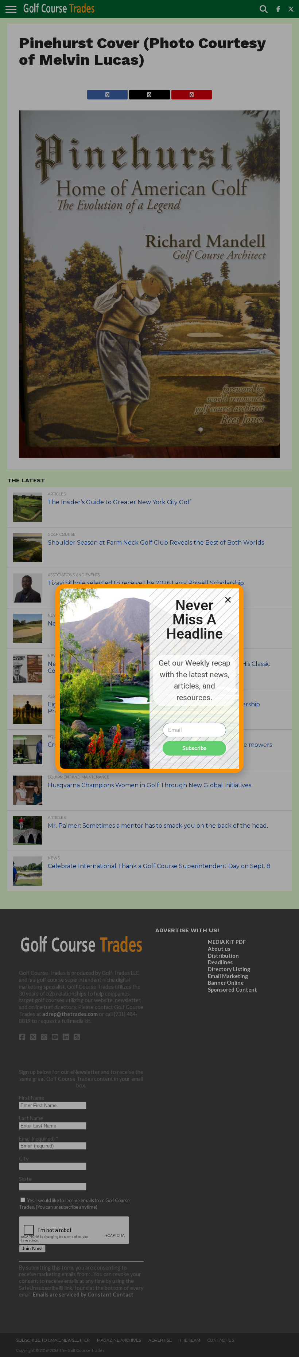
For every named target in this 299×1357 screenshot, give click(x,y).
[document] (149, 678)
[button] (228, 600)
